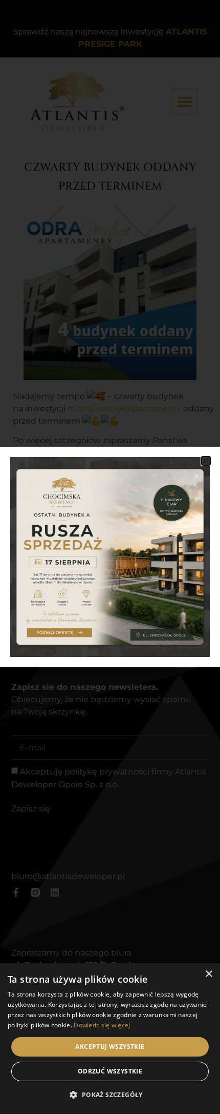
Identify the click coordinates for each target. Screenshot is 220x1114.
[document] (110, 557)
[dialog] (110, 1038)
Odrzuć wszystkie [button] (110, 1071)
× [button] (208, 974)
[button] (206, 461)
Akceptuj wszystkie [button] (109, 1046)
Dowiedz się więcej (102, 1025)
